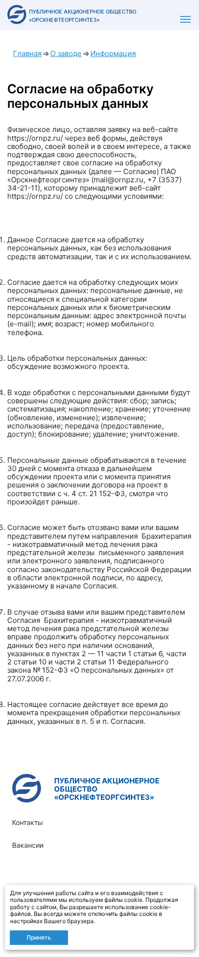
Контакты (27, 822)
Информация (113, 53)
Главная (27, 53)
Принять (39, 937)
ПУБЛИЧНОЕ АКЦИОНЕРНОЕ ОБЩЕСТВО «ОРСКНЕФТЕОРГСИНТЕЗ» (106, 789)
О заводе (66, 53)
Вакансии (27, 845)
